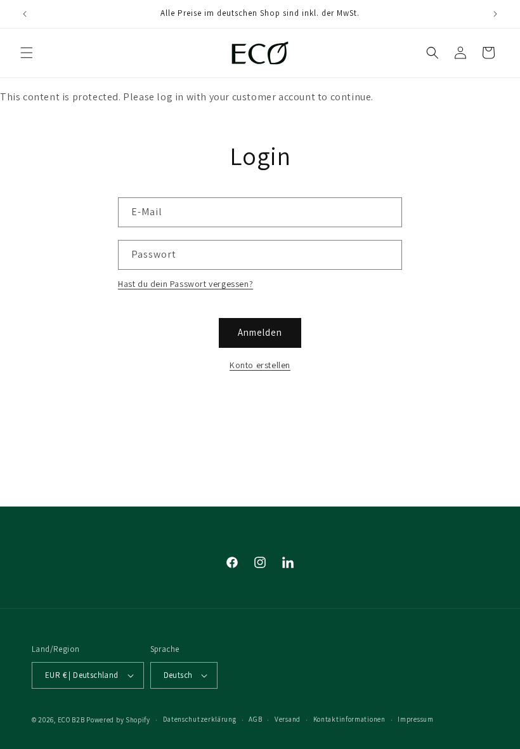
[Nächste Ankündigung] (495, 14)
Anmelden (260, 332)
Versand (288, 719)
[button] (27, 53)
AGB (255, 719)
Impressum (415, 719)
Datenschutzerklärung (200, 719)
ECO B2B (71, 719)
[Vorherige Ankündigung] (25, 14)
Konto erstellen (260, 365)
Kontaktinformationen (349, 719)
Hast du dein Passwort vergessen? (185, 283)
